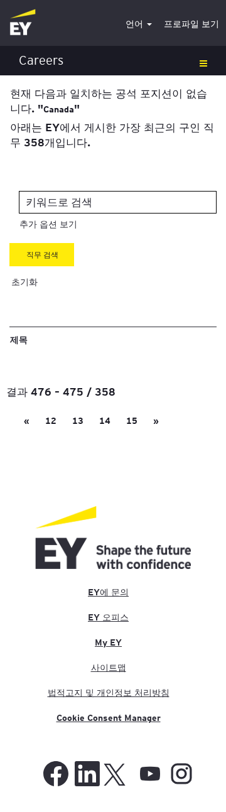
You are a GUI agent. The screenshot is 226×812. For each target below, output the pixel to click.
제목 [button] (19, 339)
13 (77, 420)
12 (50, 420)
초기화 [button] (24, 282)
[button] (113, 60)
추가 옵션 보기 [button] (48, 224)
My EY (108, 642)
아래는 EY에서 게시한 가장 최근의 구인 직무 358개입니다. (112, 134)
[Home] (22, 23)
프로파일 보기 (191, 24)
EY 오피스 (108, 617)
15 (131, 420)
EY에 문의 (108, 592)
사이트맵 (108, 667)
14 (104, 420)
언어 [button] (136, 24)
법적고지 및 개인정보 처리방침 (109, 692)
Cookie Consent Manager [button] (108, 717)
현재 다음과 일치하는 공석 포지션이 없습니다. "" (108, 100)
